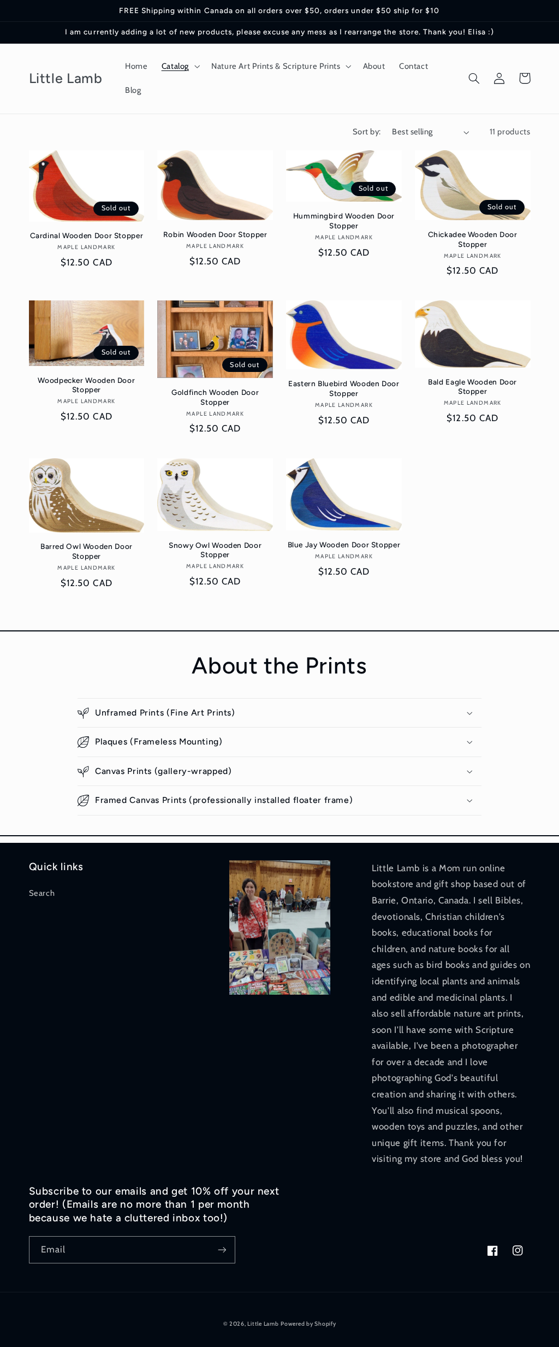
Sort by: (366, 132)
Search (42, 893)
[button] (179, 67)
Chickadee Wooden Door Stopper (473, 239)
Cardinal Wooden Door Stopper (87, 235)
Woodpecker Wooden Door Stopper (86, 385)
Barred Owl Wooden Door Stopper (86, 551)
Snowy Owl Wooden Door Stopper (215, 550)
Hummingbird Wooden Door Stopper (344, 220)
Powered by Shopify (308, 1323)
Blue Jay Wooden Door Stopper (344, 544)
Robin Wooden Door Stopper (215, 234)
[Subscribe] (221, 1249)
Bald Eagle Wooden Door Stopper (472, 386)
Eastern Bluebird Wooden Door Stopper (344, 388)
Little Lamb (262, 1323)
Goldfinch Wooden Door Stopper (215, 397)
